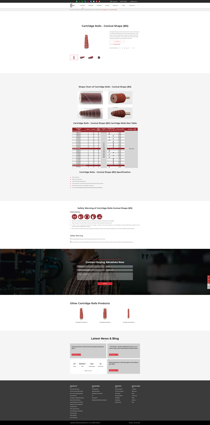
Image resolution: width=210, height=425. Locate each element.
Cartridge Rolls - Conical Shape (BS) (109, 9)
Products (82, 5)
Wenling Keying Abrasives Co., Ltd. (83, 422)
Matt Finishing (73, 415)
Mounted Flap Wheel (74, 389)
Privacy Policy (137, 422)
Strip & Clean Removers (75, 400)
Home (72, 9)
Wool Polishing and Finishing (76, 402)
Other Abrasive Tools (74, 408)
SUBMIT (105, 283)
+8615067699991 (123, 1)
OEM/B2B (117, 397)
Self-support (118, 393)
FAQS (133, 397)
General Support (118, 389)
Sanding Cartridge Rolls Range (86, 9)
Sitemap (131, 422)
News (123, 5)
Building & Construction (97, 393)
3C (92, 395)
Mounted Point (73, 395)
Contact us (117, 41)
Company (99, 5)
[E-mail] (208, 279)
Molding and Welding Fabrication (99, 400)
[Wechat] (208, 284)
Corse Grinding (73, 413)
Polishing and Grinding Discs (76, 404)
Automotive (94, 397)
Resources (115, 5)
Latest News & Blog (105, 338)
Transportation (95, 389)
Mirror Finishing (73, 417)
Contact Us (132, 5)
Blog (133, 402)
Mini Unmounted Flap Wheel (76, 391)
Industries (90, 5)
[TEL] (208, 282)
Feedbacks (117, 400)
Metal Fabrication (96, 391)
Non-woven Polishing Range (76, 393)
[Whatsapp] (208, 276)
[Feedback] (208, 287)
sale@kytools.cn (133, 1)
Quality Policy (118, 402)
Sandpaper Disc (73, 406)
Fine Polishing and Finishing (76, 411)
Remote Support (119, 395)
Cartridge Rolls (97, 9)
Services (107, 5)
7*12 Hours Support (119, 391)
